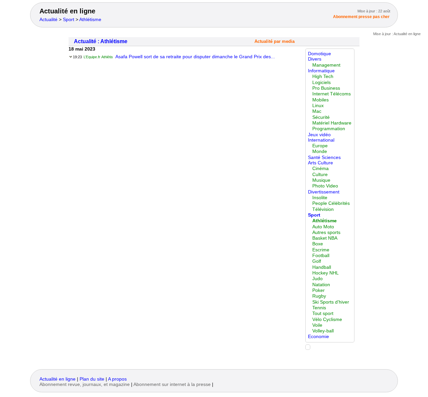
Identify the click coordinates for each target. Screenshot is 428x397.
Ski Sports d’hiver (330, 302)
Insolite (319, 197)
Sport (68, 19)
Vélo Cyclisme (327, 319)
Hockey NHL (325, 272)
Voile (317, 325)
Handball (321, 267)
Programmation (328, 128)
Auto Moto (323, 226)
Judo (317, 278)
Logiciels (321, 82)
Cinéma (320, 168)
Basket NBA (324, 238)
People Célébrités (331, 203)
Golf (316, 261)
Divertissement (323, 191)
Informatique (321, 70)
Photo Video (325, 185)
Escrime (320, 249)
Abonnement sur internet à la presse (172, 384)
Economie (318, 336)
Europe (320, 145)
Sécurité (321, 117)
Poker (318, 290)
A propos (117, 379)
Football (320, 255)
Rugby (319, 296)
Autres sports (326, 232)
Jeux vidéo (319, 134)
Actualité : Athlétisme (100, 41)
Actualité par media (274, 41)
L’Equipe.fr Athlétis (98, 57)
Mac (316, 111)
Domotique (319, 53)
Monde (319, 151)
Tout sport (322, 313)
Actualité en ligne (67, 11)
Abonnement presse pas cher (361, 16)
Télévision (323, 209)
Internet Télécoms (331, 93)
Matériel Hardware (331, 123)
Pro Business (326, 88)
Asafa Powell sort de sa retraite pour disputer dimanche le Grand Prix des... (195, 56)
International (321, 140)
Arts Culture (320, 162)
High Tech (322, 76)
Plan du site (92, 379)
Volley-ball (323, 330)
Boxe (317, 243)
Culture (320, 174)
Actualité (48, 19)
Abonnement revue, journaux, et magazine (84, 384)
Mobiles (320, 99)
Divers (314, 59)
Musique (321, 180)
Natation (321, 284)
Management (326, 65)
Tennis (319, 307)
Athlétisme (90, 19)
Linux (318, 105)
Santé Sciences (324, 157)
